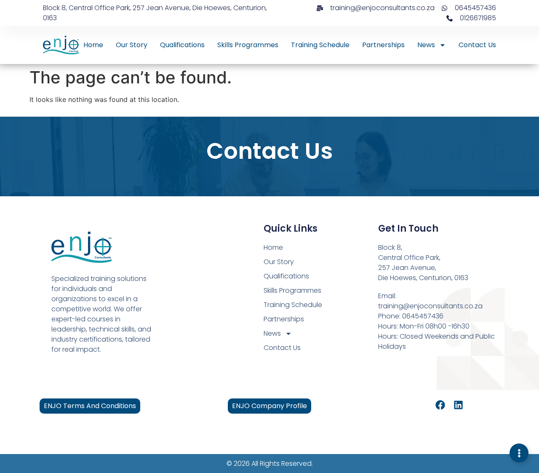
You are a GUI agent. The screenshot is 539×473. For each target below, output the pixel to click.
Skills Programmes (247, 45)
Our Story (131, 45)
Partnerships (383, 45)
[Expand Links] (519, 453)
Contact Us (477, 45)
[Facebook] (440, 405)
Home (93, 45)
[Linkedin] (458, 405)
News (426, 45)
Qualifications (182, 45)
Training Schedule (320, 45)
